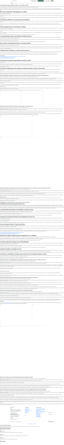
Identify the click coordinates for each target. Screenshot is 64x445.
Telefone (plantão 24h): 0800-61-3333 (15, 415)
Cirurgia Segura (38, 415)
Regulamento (26, 409)
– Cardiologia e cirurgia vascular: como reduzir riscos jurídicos (8, 57)
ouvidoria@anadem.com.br (13, 419)
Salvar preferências (2, 441)
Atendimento (28, 3)
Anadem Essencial (38, 410)
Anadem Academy (38, 416)
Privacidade (26, 411)
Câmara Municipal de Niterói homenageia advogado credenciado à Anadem (10, 233)
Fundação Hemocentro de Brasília (8, 302)
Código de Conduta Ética (28, 410)
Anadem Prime (38, 414)
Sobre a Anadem (27, 408)
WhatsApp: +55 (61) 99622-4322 (14, 416)
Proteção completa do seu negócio (40, 409)
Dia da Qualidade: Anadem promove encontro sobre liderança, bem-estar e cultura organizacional (12, 56)
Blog (31, 3)
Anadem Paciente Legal (39, 413)
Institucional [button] (16, 3)
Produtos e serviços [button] (21, 3)
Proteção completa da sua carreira (40, 408)
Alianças (26, 412)
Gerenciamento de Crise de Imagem (40, 411)
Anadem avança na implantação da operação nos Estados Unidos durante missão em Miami (12, 232)
